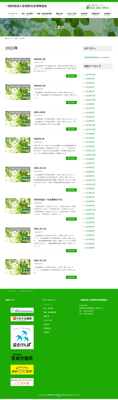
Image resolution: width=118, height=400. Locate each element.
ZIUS (59, 396)
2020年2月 (90, 176)
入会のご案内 (48, 320)
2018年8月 (90, 218)
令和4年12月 (40, 59)
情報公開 (46, 316)
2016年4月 (90, 243)
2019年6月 (90, 197)
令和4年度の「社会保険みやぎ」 (49, 199)
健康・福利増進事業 (50, 312)
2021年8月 (90, 133)
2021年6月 (90, 138)
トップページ (48, 304)
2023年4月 (90, 87)
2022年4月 (90, 117)
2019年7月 (90, 193)
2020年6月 (90, 167)
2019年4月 (90, 201)
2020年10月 (90, 155)
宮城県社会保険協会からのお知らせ (97, 57)
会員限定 (46, 332)
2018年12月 (90, 210)
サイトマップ (12, 291)
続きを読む (71, 76)
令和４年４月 (40, 229)
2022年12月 (90, 95)
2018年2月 (90, 235)
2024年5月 (90, 78)
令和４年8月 (39, 112)
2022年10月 (90, 100)
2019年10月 (90, 184)
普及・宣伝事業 (48, 308)
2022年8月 (90, 104)
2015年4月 (90, 248)
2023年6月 (90, 83)
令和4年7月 (39, 139)
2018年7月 (90, 222)
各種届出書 (47, 328)
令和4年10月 (40, 85)
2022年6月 (90, 112)
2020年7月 (90, 163)
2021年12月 (90, 125)
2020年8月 (90, 159)
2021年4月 (90, 142)
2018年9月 (90, 214)
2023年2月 (90, 91)
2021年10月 (90, 129)
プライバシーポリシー (27, 291)
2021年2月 (90, 146)
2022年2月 (90, 121)
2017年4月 (90, 239)
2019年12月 (90, 180)
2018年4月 (90, 231)
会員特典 (46, 324)
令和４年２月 (40, 260)
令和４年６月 (40, 168)
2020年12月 (90, 150)
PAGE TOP (113, 386)
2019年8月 (90, 188)
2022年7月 (90, 108)
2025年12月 (90, 74)
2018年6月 (90, 226)
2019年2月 (90, 205)
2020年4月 (90, 172)
